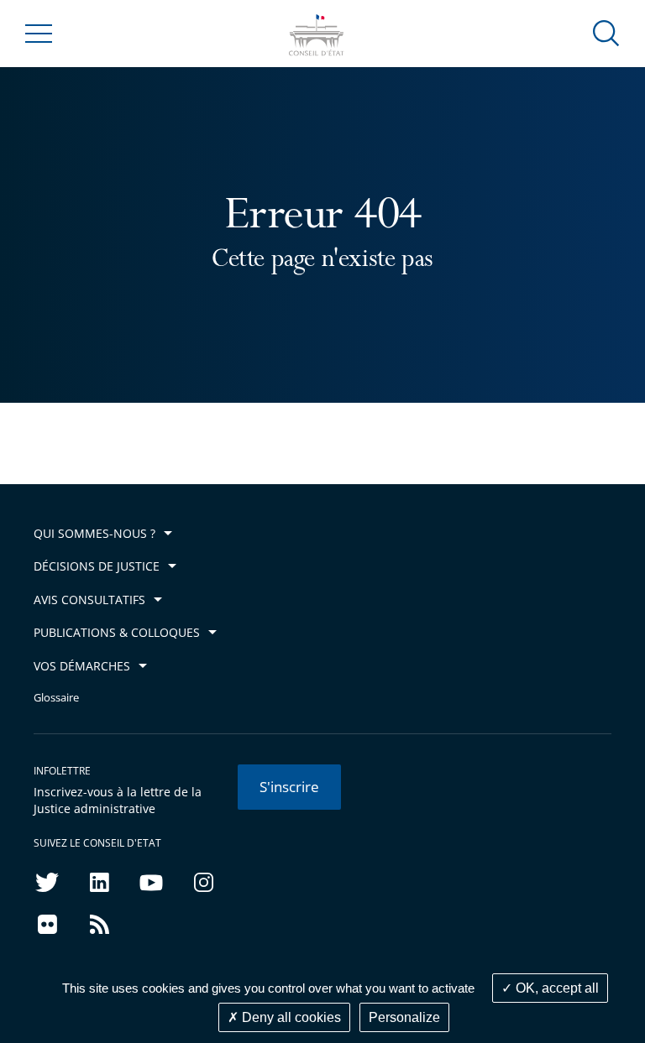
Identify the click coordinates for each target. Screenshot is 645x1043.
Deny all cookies (290, 1017)
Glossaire (56, 698)
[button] (606, 32)
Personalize (404, 1017)
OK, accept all (555, 988)
